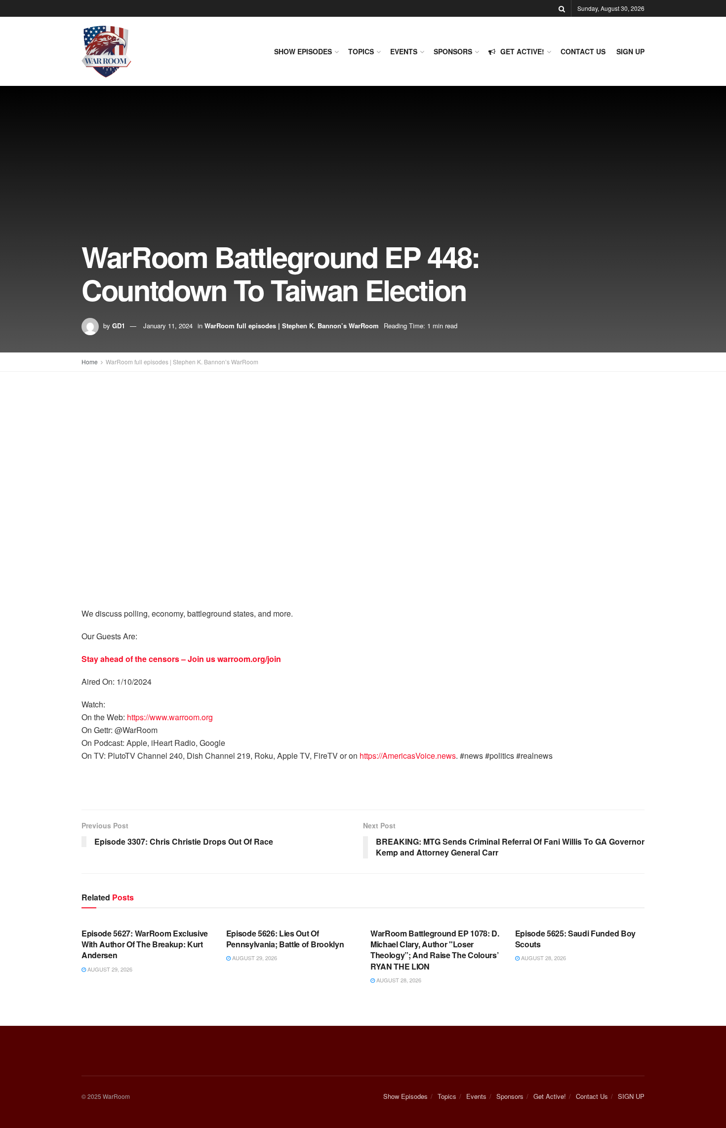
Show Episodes (303, 51)
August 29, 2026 (109, 969)
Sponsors (453, 51)
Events (403, 51)
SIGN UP (630, 51)
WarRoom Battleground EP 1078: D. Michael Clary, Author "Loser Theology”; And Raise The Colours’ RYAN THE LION (434, 950)
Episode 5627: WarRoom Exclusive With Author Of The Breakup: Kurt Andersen (144, 944)
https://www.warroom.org (170, 717)
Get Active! (522, 51)
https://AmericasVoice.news (408, 755)
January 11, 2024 (168, 325)
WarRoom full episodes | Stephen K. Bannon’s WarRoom (291, 325)
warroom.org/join (249, 658)
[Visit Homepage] (106, 51)
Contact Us (583, 51)
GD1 (118, 325)
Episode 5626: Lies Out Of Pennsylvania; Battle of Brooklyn (285, 939)
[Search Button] (562, 8)
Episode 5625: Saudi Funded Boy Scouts (575, 939)
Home (89, 361)
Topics (361, 51)
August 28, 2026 (398, 980)
